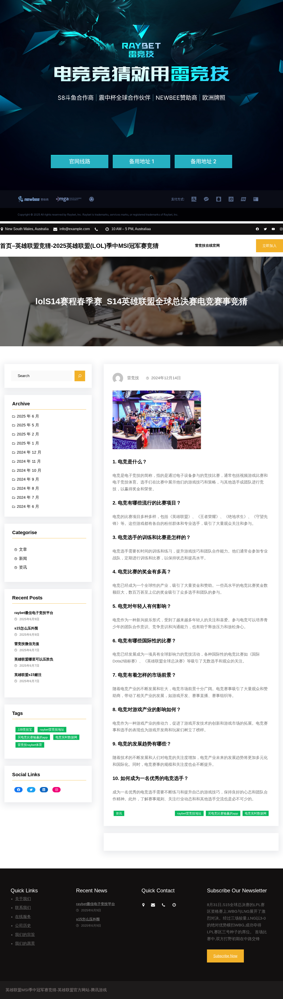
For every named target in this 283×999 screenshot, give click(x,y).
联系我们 (23, 907)
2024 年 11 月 (29, 461)
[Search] (80, 376)
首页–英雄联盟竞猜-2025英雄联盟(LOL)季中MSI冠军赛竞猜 (79, 245)
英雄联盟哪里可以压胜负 (33, 659)
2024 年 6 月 (28, 506)
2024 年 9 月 (28, 479)
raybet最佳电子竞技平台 (33, 613)
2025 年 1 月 (28, 443)
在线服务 (23, 916)
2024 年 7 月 (28, 497)
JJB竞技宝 (25, 729)
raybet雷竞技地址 (52, 729)
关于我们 (23, 899)
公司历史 (23, 925)
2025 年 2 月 (28, 434)
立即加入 (269, 246)
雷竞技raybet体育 (30, 745)
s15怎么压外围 (26, 628)
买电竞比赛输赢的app (33, 737)
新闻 (23, 558)
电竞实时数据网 (66, 737)
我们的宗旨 (25, 934)
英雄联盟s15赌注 (28, 675)
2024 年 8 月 (28, 488)
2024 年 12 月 (29, 452)
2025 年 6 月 (28, 416)
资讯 (23, 567)
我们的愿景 (25, 943)
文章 (23, 549)
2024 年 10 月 (29, 470)
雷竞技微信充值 (26, 644)
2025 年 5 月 (28, 425)
